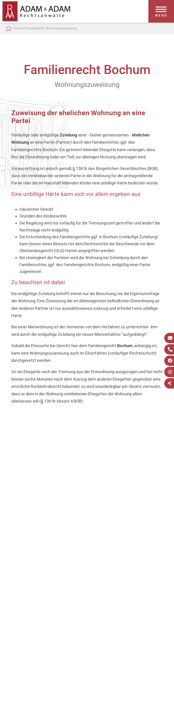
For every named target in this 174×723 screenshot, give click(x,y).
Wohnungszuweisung (61, 28)
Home (18, 28)
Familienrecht (34, 28)
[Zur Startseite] (36, 20)
